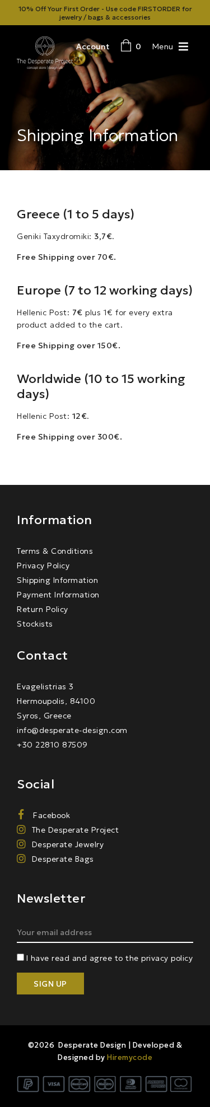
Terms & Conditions (55, 551)
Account (92, 46)
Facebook (50, 815)
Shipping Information (57, 580)
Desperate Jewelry (68, 844)
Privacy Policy (43, 565)
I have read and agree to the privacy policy (109, 958)
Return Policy (42, 609)
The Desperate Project (75, 830)
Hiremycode (129, 1057)
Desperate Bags (63, 859)
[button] (163, 46)
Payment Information (58, 595)
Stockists (35, 624)
